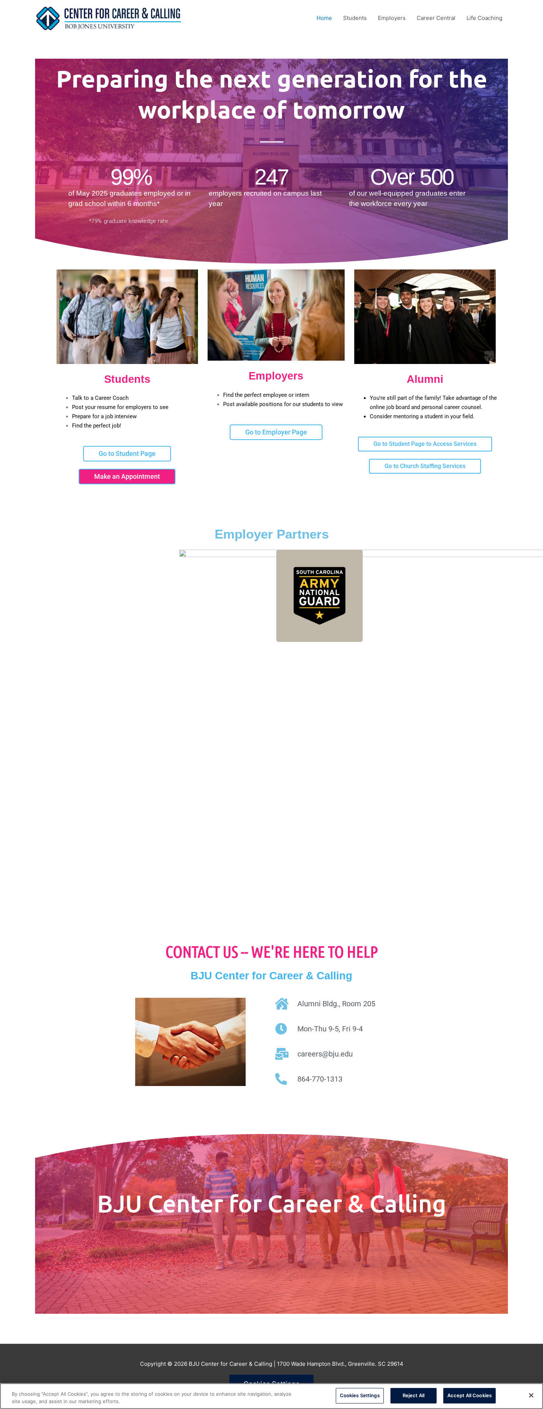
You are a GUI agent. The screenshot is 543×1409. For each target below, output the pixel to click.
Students (355, 17)
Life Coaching (484, 17)
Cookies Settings (360, 1395)
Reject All (413, 1395)
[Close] (531, 1395)
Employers (392, 17)
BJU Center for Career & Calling (271, 976)
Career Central (436, 17)
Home (324, 17)
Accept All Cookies (469, 1395)
